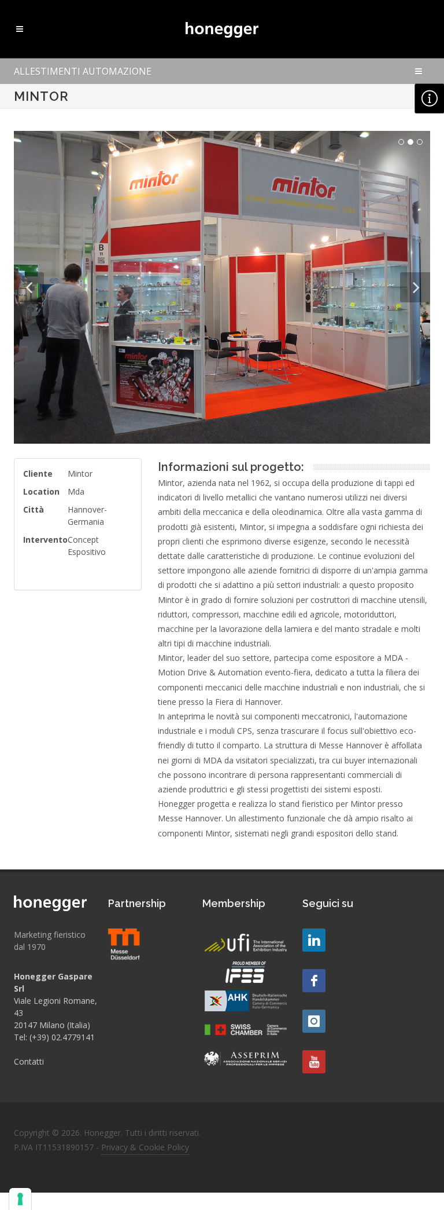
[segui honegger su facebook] (313, 980)
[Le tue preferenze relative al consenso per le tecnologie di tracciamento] (20, 1199)
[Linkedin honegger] (313, 940)
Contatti (29, 1061)
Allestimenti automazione (82, 71)
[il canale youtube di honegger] (313, 1061)
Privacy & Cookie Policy (145, 1147)
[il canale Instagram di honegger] (313, 1021)
